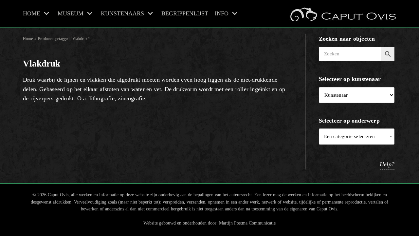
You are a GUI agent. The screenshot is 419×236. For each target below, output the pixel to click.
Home (28, 38)
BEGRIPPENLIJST (184, 13)
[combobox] (357, 136)
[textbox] (357, 136)
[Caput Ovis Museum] (342, 13)
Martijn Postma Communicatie (247, 223)
